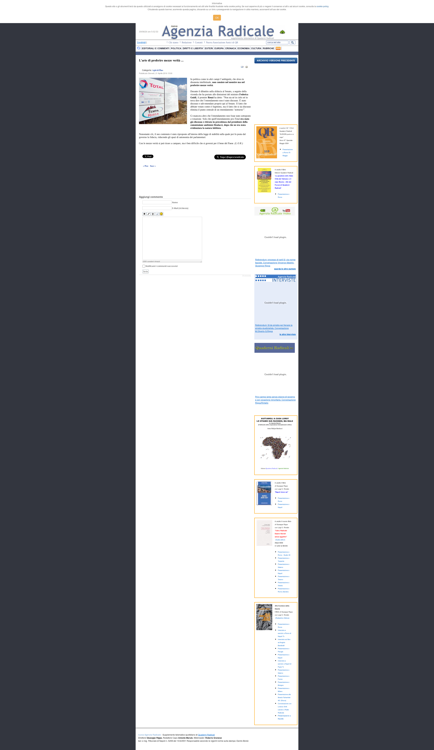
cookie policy (322, 6)
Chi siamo (173, 42)
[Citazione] (157, 214)
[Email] (242, 67)
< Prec (145, 165)
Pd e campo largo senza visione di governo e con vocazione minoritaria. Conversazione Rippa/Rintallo (275, 399)
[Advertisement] (195, 173)
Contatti (199, 42)
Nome (175, 202)
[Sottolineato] (153, 214)
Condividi (141, 42)
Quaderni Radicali (206, 734)
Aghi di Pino (157, 70)
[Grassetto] (144, 214)
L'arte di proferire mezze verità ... (161, 60)
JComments (246, 276)
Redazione (187, 42)
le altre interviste (288, 334)
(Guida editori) (280, 540)
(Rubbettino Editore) (282, 618)
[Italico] (149, 214)
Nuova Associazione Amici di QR (222, 42)
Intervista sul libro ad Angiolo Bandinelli (284, 642)
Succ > (153, 165)
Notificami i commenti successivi (162, 266)
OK (217, 17)
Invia (145, 271)
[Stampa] (246, 67)
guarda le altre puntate (285, 268)
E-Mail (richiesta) (180, 208)
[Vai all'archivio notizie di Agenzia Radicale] (276, 62)
